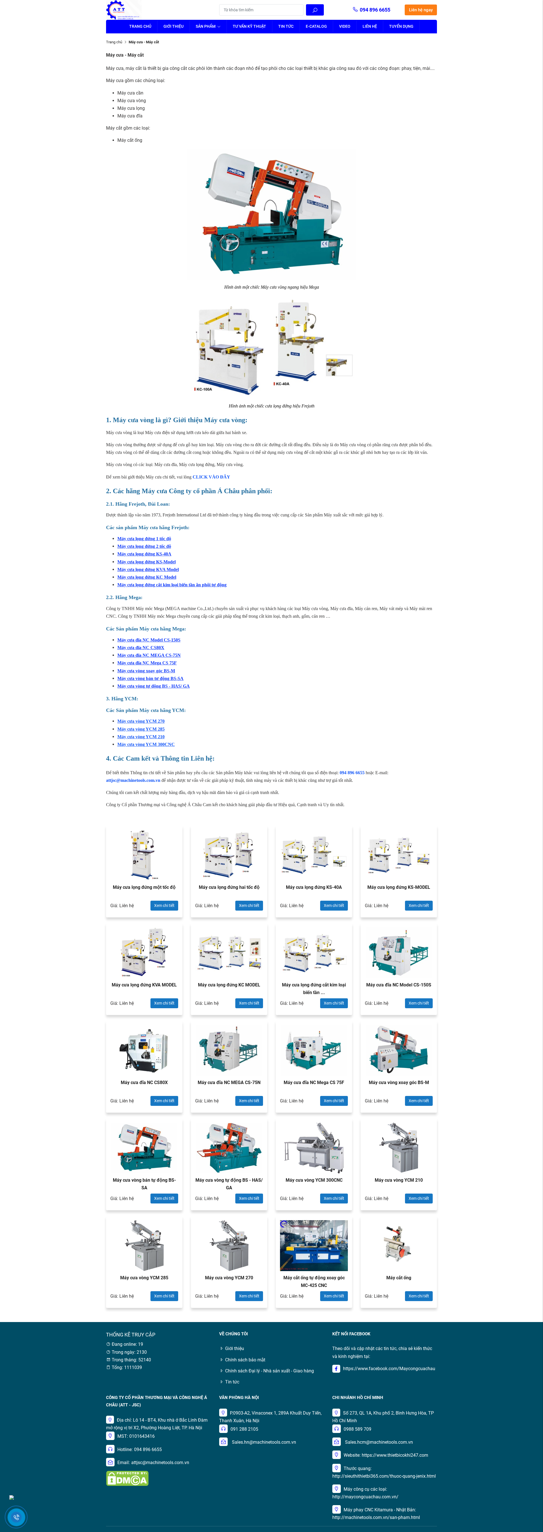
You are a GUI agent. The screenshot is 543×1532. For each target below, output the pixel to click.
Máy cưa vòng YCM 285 (141, 729)
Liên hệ (370, 26)
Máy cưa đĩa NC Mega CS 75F (147, 662)
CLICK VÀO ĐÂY (211, 477)
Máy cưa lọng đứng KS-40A (144, 554)
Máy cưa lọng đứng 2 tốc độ (144, 546)
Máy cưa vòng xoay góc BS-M (146, 670)
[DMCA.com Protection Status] (127, 1478)
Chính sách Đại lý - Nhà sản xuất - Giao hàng (269, 1371)
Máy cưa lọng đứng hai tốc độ (229, 887)
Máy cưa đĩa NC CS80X (140, 647)
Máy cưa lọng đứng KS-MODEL (398, 887)
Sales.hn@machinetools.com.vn (264, 1442)
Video (344, 26)
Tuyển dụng (401, 26)
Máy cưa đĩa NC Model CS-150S (148, 640)
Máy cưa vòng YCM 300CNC (146, 744)
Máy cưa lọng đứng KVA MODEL (144, 985)
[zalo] (11, 1497)
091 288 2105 (244, 1429)
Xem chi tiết (164, 905)
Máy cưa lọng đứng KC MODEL (229, 985)
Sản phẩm (206, 26)
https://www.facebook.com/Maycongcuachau (389, 1368)
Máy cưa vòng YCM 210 (141, 736)
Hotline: (125, 1449)
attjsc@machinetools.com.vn (160, 1462)
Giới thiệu (173, 26)
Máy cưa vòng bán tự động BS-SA (150, 678)
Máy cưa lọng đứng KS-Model (146, 561)
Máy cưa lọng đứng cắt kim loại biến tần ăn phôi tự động (172, 584)
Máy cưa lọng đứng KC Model (146, 577)
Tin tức (286, 26)
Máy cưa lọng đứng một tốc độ (144, 887)
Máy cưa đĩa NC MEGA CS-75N (149, 655)
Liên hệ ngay (421, 9)
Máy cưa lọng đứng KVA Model (148, 569)
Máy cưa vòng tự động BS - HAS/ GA (153, 686)
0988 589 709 (357, 1429)
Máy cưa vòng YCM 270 (229, 1277)
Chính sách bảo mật (245, 1360)
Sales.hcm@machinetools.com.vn (379, 1442)
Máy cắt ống (398, 1277)
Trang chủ (140, 26)
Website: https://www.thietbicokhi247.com (386, 1455)
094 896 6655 (375, 10)
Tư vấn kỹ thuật (249, 26)
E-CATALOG (316, 26)
